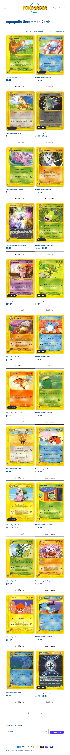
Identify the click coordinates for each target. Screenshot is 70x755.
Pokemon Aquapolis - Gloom (13, 77)
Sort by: (29, 31)
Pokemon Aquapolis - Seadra (14, 692)
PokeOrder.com (16, 750)
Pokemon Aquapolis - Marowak (14, 357)
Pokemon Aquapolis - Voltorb (14, 637)
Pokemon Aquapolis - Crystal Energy (16, 245)
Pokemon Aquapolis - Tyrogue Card (44, 581)
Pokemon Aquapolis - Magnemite (44, 133)
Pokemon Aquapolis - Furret (13, 133)
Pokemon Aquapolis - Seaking (43, 469)
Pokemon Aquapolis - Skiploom (43, 412)
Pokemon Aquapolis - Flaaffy (13, 525)
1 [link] (28, 713)
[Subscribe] (45, 731)
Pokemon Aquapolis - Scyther (14, 581)
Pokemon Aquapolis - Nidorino (14, 189)
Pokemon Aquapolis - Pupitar (43, 189)
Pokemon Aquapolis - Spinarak (43, 524)
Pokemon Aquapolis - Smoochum (15, 301)
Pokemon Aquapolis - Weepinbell (44, 245)
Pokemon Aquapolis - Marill (42, 356)
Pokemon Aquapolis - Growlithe (14, 413)
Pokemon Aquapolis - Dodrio (14, 468)
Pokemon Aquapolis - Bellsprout (44, 301)
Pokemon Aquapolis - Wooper (43, 77)
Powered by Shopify (27, 750)
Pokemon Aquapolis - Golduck (43, 636)
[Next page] (41, 713)
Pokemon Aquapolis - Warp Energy (44, 693)
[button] (5, 7)
